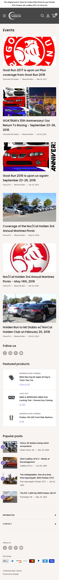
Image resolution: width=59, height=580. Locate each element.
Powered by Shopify (10, 574)
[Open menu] (4, 16)
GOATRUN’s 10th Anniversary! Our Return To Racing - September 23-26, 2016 (29, 125)
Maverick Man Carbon (30, 373)
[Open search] (42, 15)
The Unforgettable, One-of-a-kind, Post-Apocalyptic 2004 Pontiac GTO (37, 476)
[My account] (48, 15)
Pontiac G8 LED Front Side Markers (36, 417)
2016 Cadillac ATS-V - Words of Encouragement (34, 460)
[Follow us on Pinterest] (16, 353)
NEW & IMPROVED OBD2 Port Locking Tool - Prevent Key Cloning (36, 398)
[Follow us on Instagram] (10, 353)
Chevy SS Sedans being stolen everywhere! (34, 444)
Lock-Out (23, 394)
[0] (54, 15)
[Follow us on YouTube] (21, 353)
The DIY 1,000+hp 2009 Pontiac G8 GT (38, 493)
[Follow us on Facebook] (5, 353)
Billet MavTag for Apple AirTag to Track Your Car (34, 378)
